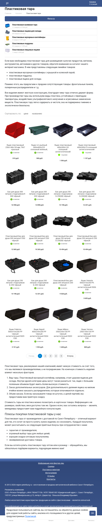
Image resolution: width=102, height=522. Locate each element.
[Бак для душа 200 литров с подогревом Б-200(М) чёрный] (87, 177)
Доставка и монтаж (51, 470)
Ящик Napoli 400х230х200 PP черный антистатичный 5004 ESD (39, 333)
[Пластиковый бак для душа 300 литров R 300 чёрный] (15, 221)
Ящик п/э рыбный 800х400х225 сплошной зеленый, (39, 147)
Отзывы (51, 476)
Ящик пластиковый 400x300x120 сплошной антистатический (63, 148)
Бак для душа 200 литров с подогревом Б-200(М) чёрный (87, 194)
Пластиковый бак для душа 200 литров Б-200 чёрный (63, 282)
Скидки (51, 466)
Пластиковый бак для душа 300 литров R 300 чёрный (15, 238)
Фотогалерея (51, 473)
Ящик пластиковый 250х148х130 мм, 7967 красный (15, 147)
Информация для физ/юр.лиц (51, 463)
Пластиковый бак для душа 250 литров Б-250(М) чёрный (63, 238)
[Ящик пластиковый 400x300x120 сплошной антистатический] (63, 130)
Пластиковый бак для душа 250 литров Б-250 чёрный (87, 238)
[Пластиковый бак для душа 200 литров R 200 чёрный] (39, 221)
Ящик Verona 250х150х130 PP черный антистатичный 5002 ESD (87, 333)
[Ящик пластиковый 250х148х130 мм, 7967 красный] (15, 130)
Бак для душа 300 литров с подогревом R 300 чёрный (15, 194)
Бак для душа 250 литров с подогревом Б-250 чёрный (15, 282)
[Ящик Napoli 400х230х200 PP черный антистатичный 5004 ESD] (39, 314)
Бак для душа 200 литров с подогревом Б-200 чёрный (39, 282)
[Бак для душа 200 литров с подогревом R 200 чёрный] (39, 177)
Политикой (30, 516)
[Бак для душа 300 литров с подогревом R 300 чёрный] (15, 177)
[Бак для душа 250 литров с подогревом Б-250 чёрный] (15, 265)
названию (37, 113)
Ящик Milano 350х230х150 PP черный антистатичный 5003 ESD (63, 333)
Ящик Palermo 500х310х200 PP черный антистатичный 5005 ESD (15, 333)
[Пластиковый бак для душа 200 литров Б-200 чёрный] (63, 265)
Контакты (51, 479)
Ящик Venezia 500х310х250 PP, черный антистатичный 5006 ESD (87, 285)
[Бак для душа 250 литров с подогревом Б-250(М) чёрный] (63, 177)
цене (26, 113)
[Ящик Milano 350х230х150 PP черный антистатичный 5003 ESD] (63, 314)
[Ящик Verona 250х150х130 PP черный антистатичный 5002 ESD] (87, 314)
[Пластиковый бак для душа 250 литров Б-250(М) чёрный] (63, 221)
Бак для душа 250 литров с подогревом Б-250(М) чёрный (63, 194)
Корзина (92, 2)
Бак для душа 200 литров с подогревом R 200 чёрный (39, 194)
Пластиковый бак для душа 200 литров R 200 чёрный (39, 238)
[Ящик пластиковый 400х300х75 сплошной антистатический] (87, 130)
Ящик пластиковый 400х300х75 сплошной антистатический (87, 147)
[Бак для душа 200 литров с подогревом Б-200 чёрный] (39, 265)
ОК (92, 513)
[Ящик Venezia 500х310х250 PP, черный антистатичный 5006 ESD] (87, 265)
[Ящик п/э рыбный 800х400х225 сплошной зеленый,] (39, 130)
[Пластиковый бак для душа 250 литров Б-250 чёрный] (87, 221)
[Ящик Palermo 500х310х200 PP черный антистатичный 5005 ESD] (15, 314)
